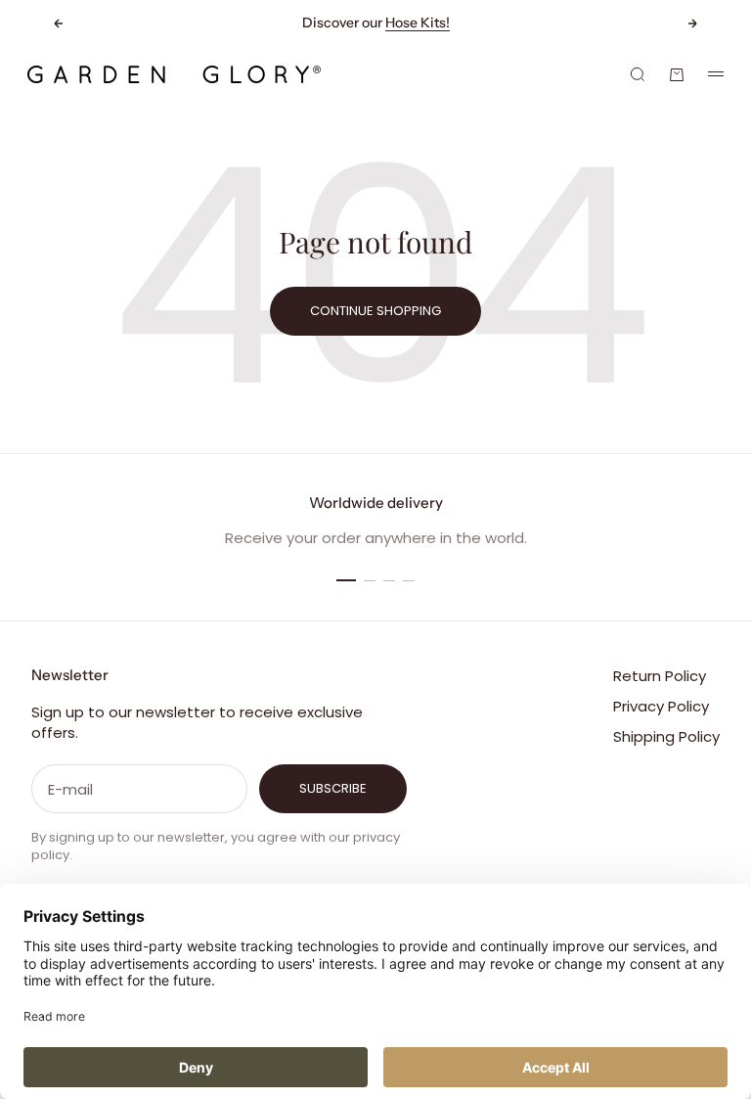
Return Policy (659, 675)
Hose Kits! (417, 22)
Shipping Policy (666, 736)
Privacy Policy (661, 706)
